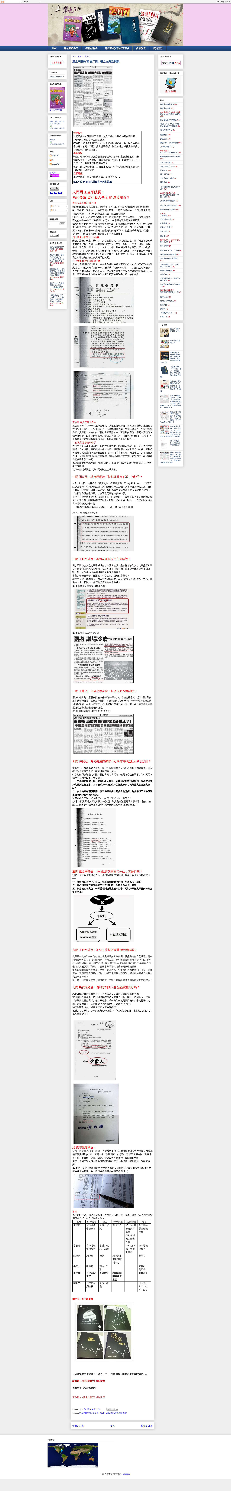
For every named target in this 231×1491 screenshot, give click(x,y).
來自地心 (163, 231)
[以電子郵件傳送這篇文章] (107, 1409)
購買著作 (158, 48)
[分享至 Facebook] (114, 1409)
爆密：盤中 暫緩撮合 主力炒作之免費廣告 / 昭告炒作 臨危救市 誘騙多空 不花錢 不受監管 (170, 457)
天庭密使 (163, 215)
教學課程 (141, 48)
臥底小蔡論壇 (165, 108)
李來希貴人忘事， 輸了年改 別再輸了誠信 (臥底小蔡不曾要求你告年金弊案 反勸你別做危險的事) (170, 431)
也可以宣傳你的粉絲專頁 (57, 128)
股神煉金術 (164, 297)
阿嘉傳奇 (163, 170)
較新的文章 (78, 1425)
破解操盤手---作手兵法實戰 (170, 156)
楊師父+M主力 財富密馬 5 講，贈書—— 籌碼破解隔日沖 (57, 286)
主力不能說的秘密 (167, 178)
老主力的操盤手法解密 (168, 205)
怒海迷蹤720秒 (166, 219)
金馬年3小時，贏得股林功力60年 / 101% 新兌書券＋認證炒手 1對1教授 (57, 258)
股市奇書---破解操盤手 (168, 152)
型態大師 (163, 274)
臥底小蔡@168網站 (167, 209)
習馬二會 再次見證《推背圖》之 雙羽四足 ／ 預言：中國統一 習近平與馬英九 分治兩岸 (170, 417)
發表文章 (56, 206)
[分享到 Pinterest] (117, 1409)
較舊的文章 (147, 1425)
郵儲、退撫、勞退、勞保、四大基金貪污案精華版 (170, 125)
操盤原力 (163, 139)
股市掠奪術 (164, 246)
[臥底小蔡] (50, 142)
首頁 (53, 48)
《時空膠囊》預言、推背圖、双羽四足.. (169, 265)
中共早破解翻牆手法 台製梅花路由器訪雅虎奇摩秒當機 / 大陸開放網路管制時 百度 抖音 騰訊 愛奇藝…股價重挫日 (170, 402)
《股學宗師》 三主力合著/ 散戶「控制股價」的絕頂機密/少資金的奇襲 (57, 298)
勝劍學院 (163, 135)
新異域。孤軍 (165, 227)
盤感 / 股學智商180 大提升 (175, 330)
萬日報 (162, 236)
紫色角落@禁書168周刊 (169, 258)
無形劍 (162, 309)
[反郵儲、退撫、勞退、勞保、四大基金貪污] (50, 126)
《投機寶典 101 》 (167, 313)
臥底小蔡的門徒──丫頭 (169, 251)
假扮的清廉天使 (166, 270)
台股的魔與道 (165, 162)
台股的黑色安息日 (167, 166)
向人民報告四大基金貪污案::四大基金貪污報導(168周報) (103, 1413)
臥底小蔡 (52, 139)
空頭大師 (163, 305)
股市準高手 (164, 242)
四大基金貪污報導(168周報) (170, 114)
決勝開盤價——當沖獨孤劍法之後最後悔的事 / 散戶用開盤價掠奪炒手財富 (57, 272)
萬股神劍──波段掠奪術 (169, 143)
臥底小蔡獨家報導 (167, 104)
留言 (54, 210)
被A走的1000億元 (167, 301)
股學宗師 (163, 182)
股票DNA (163, 317)
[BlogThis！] (110, 1409)
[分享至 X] (112, 1409)
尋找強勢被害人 (166, 130)
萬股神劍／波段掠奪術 (117, 48)
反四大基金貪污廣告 (167, 201)
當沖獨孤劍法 (71, 48)
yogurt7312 (56, 164)
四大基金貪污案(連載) (168, 120)
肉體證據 (163, 223)
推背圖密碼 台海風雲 (168, 255)
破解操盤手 (91, 48)
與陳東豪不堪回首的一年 (169, 292)
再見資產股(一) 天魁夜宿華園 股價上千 (175, 443)
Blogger (126, 1474)
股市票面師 (164, 174)
